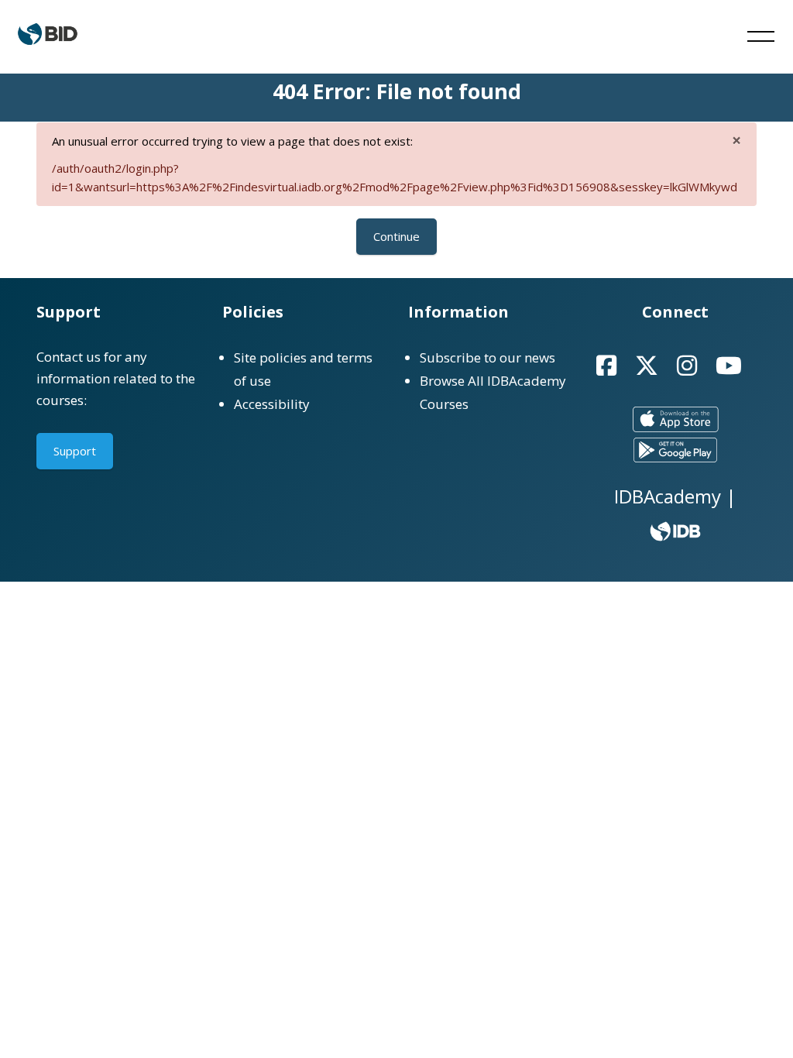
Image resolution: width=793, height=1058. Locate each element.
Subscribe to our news (487, 357)
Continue (396, 236)
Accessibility (272, 404)
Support (74, 451)
